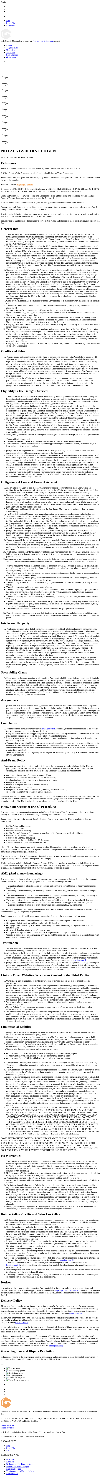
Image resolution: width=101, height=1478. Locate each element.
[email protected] (79, 960)
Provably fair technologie (43, 41)
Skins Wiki (10, 1448)
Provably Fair (12, 1473)
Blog (8, 1446)
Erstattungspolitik (13, 1469)
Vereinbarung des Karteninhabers (20, 1471)
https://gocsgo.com (25, 184)
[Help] (2, 1364)
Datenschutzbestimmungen (17, 1466)
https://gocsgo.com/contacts (66, 1290)
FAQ (8, 1450)
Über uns (10, 1459)
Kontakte (10, 1462)
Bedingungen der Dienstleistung (19, 1464)
